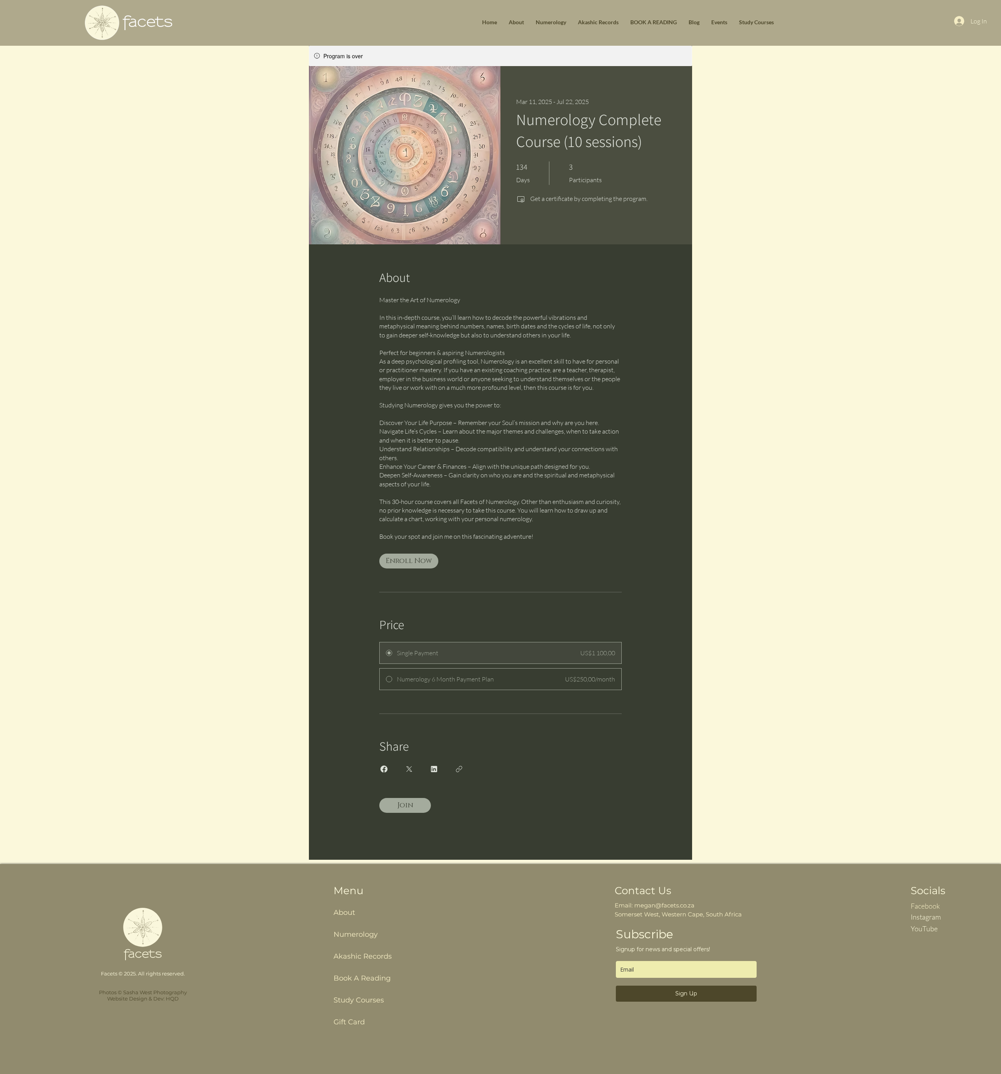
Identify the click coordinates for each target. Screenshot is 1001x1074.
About (344, 912)
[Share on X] (409, 769)
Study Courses (359, 1000)
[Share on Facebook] (384, 769)
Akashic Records (363, 956)
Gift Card (349, 1022)
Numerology (356, 934)
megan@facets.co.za (664, 905)
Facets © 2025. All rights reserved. (143, 973)
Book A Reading (362, 978)
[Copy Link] (459, 769)
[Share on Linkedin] (434, 769)
